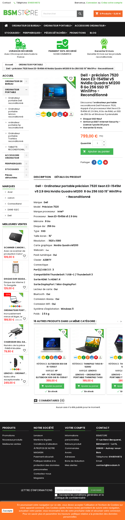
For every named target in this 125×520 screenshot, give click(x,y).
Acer (10, 192)
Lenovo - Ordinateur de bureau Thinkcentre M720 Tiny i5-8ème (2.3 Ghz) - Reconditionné (15, 373)
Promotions (78, 32)
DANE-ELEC (13, 209)
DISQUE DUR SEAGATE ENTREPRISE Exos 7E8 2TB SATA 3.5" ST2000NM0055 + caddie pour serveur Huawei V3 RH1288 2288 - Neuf (15, 278)
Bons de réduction (74, 461)
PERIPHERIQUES (31, 32)
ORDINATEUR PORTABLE (57, 25)
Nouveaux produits (12, 439)
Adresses (70, 456)
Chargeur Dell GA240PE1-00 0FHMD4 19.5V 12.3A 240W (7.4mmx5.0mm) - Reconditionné (15, 342)
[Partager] (94, 162)
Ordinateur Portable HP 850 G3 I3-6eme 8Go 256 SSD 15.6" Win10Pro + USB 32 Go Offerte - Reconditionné (15, 310)
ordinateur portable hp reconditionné (15, 125)
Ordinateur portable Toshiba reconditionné (15, 137)
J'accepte (7, 510)
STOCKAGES (12, 32)
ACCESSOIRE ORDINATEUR (89, 25)
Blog (93, 32)
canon (10, 197)
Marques (8, 186)
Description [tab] (42, 177)
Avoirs (68, 452)
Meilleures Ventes (14, 224)
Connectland (14, 203)
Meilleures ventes (11, 444)
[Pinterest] (105, 162)
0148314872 (34, 2)
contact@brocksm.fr (108, 465)
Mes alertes (71, 465)
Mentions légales (43, 439)
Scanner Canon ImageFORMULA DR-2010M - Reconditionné (15, 247)
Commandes (72, 448)
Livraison (38, 435)
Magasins (39, 477)
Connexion (91, 2)
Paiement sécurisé (44, 456)
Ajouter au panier (96, 151)
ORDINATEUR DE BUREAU (26, 25)
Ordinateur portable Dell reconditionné (15, 100)
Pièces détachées (55, 32)
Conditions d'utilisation (45, 444)
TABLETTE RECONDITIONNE (16, 148)
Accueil (8, 76)
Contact (6, 2)
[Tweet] (99, 162)
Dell (9, 215)
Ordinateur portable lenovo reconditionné (15, 112)
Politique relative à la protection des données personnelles (46, 465)
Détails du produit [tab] (68, 177)
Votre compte (75, 428)
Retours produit (73, 444)
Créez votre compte (111, 2)
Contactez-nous (42, 473)
